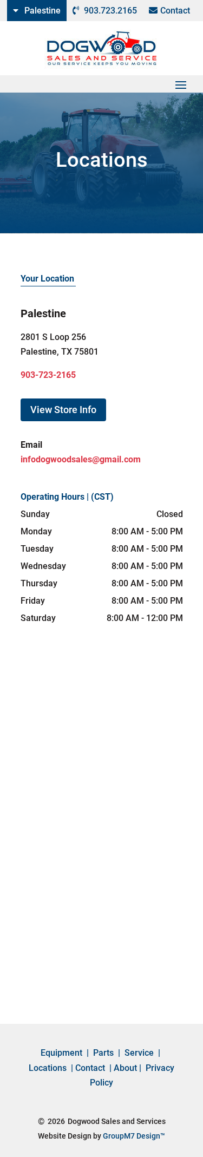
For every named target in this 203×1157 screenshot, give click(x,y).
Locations (48, 1068)
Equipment (61, 1053)
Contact (175, 10)
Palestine (42, 10)
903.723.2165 (110, 10)
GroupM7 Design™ (134, 1136)
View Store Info (63, 409)
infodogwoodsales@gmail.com (81, 459)
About (125, 1068)
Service (139, 1053)
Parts (103, 1053)
